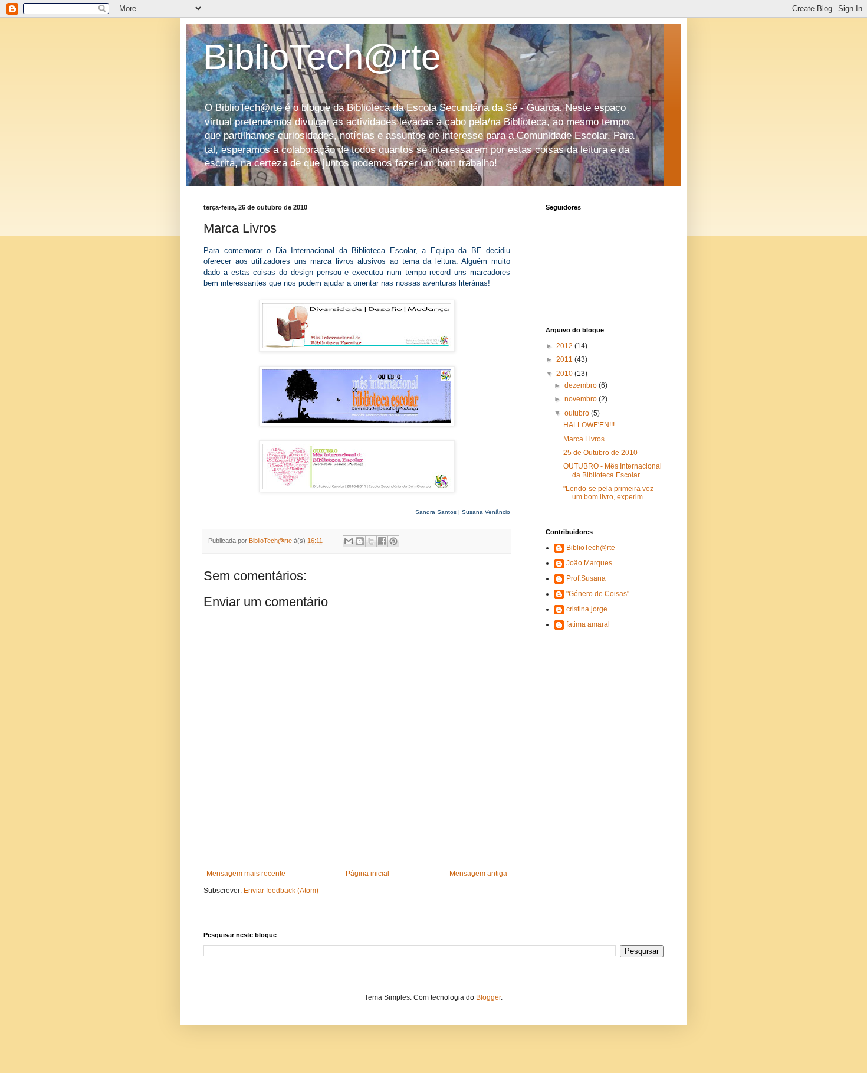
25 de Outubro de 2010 (600, 453)
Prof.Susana (586, 578)
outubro (577, 413)
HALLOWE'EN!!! (589, 425)
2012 (565, 346)
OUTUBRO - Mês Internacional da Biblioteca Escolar (612, 470)
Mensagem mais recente (245, 873)
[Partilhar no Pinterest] (393, 541)
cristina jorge (586, 609)
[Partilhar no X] (371, 541)
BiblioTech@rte (322, 57)
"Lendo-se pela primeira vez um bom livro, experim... (608, 493)
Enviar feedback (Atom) (281, 890)
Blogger (488, 997)
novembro (581, 399)
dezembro (581, 385)
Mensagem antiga (478, 873)
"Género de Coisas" (597, 594)
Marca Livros (584, 439)
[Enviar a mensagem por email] (348, 541)
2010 (565, 373)
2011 (565, 359)
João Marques (589, 563)
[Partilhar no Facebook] (382, 541)
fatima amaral (588, 624)
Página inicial (367, 873)
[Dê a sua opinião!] (360, 541)
